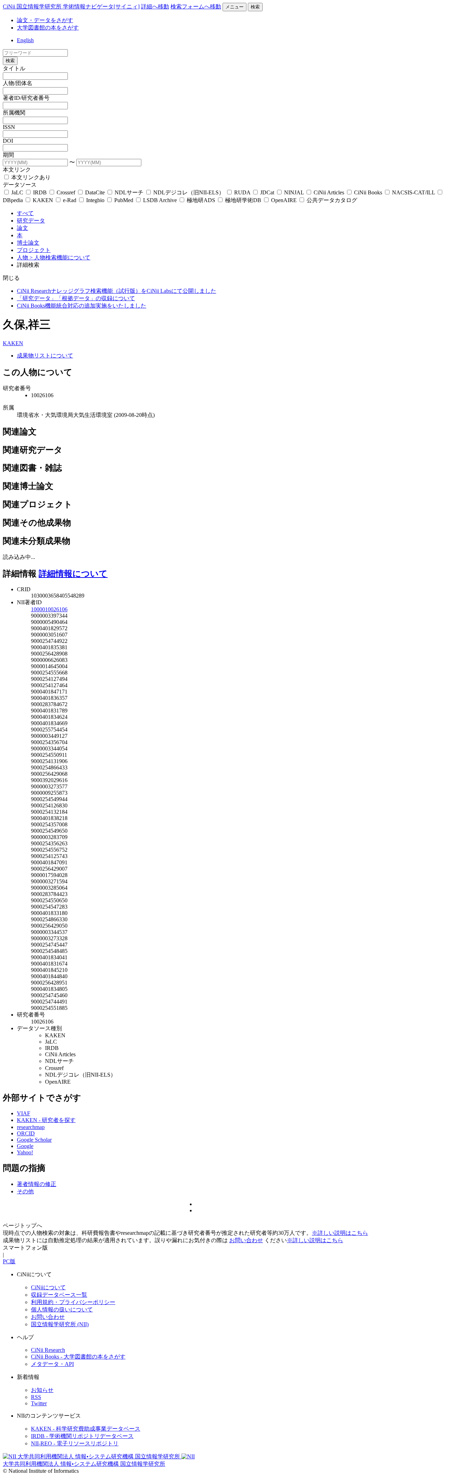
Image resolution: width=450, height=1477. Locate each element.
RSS (36, 1397)
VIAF (23, 1113)
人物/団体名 (17, 83)
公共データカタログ (331, 200)
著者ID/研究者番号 (26, 98)
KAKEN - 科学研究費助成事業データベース (85, 1429)
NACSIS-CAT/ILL (413, 192)
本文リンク (17, 170)
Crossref (66, 192)
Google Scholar (34, 1140)
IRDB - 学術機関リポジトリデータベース (82, 1436)
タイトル (14, 68)
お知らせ (42, 1390)
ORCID (26, 1133)
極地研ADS (201, 200)
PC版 (9, 1261)
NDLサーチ (129, 192)
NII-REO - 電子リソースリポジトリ (74, 1443)
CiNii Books (368, 192)
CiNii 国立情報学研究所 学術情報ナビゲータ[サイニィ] (71, 6)
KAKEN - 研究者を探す (46, 1120)
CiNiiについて (48, 1287)
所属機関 (14, 113)
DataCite (95, 192)
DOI (8, 141)
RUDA (242, 192)
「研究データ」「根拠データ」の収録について (76, 298)
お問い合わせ (246, 1240)
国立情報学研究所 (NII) (60, 1324)
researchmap (31, 1127)
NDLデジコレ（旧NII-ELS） (189, 192)
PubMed (124, 200)
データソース (20, 185)
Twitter (39, 1403)
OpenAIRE (284, 200)
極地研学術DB (243, 200)
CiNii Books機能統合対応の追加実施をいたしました (81, 306)
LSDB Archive (160, 200)
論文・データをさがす (45, 20)
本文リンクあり (30, 177)
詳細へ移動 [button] (155, 6)
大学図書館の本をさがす (48, 28)
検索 (255, 6)
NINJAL (294, 192)
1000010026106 (49, 609)
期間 (8, 155)
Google (25, 1146)
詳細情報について (73, 573)
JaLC (17, 192)
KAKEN (42, 200)
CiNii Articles (329, 192)
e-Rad (70, 200)
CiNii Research (48, 1350)
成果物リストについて (45, 356)
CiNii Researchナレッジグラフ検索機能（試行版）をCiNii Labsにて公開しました (116, 291)
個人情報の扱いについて (62, 1309)
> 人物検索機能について (60, 257)
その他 (25, 1191)
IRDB (40, 192)
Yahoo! (25, 1152)
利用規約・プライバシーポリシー (73, 1302)
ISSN (9, 127)
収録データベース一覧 (59, 1295)
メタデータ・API (52, 1364)
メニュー (234, 6)
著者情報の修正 (36, 1184)
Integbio (95, 200)
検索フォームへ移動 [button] (196, 6)
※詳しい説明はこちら (340, 1233)
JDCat (267, 192)
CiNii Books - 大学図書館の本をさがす (78, 1357)
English (25, 40)
